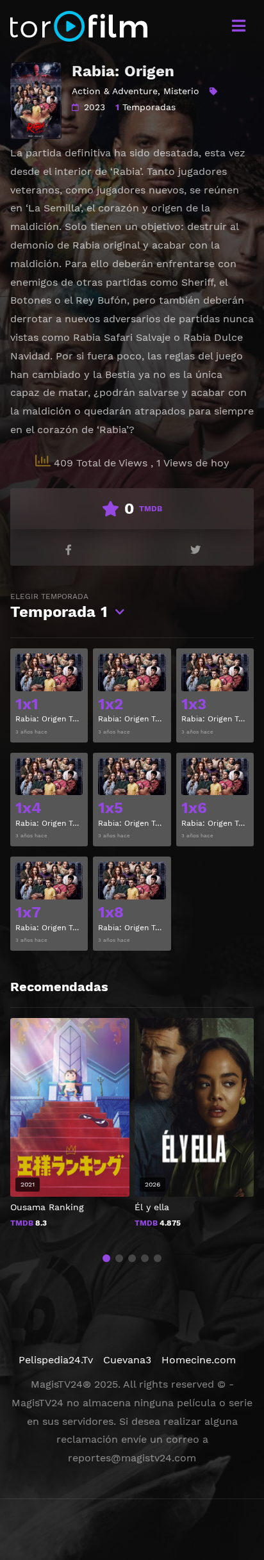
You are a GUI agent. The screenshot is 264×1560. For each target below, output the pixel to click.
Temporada (59, 606)
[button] (106, 1258)
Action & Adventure (115, 91)
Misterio (181, 91)
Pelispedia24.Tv (56, 1360)
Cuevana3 (127, 1360)
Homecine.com (198, 1360)
